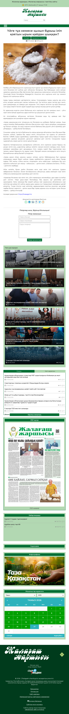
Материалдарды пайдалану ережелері (34, 697)
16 (60, 618)
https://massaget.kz (25, 194)
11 (17, 618)
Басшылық (34, 689)
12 (26, 618)
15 (51, 618)
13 (34, 618)
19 (26, 622)
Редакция (34, 691)
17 (9, 622)
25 (17, 627)
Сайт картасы (35, 694)
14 (43, 618)
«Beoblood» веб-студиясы (34, 709)
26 (26, 627)
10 (9, 618)
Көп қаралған (50, 371)
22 (51, 622)
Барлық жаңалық (34, 415)
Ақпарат (27, 38)
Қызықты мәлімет (38, 38)
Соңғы (19, 371)
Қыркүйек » (58, 636)
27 (34, 627)
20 (34, 622)
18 (17, 622)
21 (43, 622)
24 (9, 627)
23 (60, 622)
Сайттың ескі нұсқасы (34, 704)
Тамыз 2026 (35, 600)
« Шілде (9, 636)
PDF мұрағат (34, 508)
